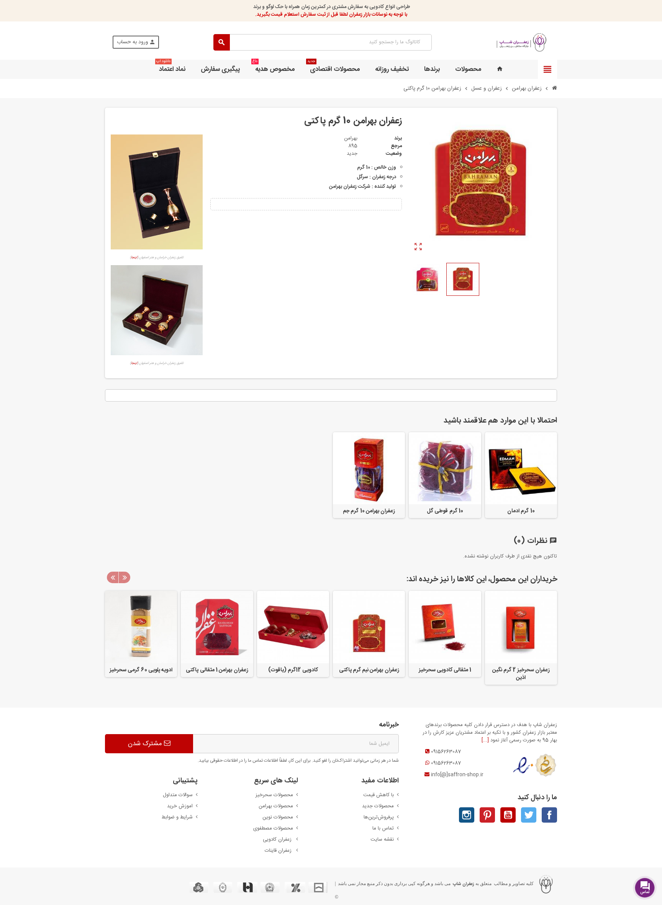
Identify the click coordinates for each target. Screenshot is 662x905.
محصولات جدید (378, 806)
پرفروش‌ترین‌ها (379, 817)
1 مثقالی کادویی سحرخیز (445, 670)
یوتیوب (508, 815)
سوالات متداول (178, 795)
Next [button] (124, 577)
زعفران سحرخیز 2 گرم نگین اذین (521, 674)
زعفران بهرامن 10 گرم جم (369, 511)
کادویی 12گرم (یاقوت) (293, 670)
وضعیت (394, 153)
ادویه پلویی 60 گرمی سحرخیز (141, 670)
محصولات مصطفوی (273, 828)
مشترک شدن (146, 743)
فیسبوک (549, 815)
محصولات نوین (277, 817)
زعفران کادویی (278, 839)
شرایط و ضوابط (177, 817)
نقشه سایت (382, 839)
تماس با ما (383, 828)
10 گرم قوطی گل (445, 511)
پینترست (487, 815)
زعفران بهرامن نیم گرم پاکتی (369, 670)
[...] (485, 740)
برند (398, 138)
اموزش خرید (180, 806)
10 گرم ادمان (521, 511)
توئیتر (528, 815)
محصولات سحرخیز (274, 795)
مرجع (396, 146)
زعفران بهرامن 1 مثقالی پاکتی (217, 670)
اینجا (134, 257)
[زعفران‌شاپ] (521, 42)
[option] (521, 637)
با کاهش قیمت (378, 795)
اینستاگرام (466, 815)
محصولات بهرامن (276, 806)
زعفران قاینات (279, 850)
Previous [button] (112, 577)
